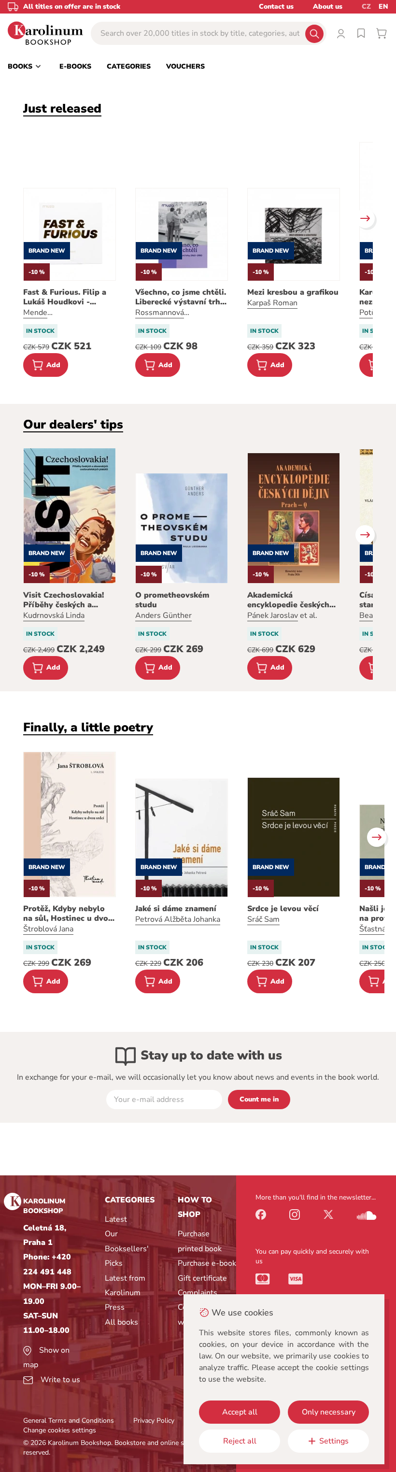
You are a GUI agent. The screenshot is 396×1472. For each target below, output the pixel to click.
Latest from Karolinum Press (125, 1293)
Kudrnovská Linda (54, 615)
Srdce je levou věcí (283, 909)
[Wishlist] (361, 33)
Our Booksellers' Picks (127, 1249)
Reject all (239, 1441)
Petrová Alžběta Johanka (177, 919)
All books (121, 1322)
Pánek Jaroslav (272, 615)
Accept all (239, 1412)
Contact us (276, 6)
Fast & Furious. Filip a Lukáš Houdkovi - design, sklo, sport (64, 297)
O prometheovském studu (172, 600)
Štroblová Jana (48, 929)
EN (383, 6)
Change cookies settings (59, 1430)
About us (327, 6)
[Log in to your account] (341, 33)
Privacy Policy (153, 1420)
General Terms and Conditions (68, 1420)
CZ (366, 6)
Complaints (197, 1292)
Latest (116, 1219)
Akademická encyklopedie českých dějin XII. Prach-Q (288, 600)
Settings (334, 1441)
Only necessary (328, 1412)
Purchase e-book (207, 1263)
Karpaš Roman (272, 303)
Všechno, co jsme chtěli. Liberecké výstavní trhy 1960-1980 (180, 297)
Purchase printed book (200, 1241)
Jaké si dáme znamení (175, 909)
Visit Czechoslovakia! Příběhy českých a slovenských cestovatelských (63, 600)
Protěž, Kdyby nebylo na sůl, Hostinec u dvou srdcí (68, 913)
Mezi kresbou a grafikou (293, 292)
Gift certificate (202, 1278)
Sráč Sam (263, 919)
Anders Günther (163, 615)
